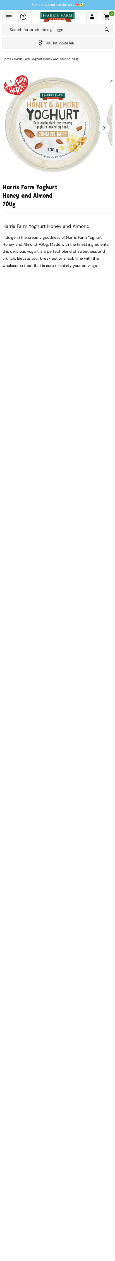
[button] (8, 16)
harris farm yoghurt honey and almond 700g (46, 59)
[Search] (107, 29)
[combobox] (52, 29)
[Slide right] (104, 128)
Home (7, 59)
